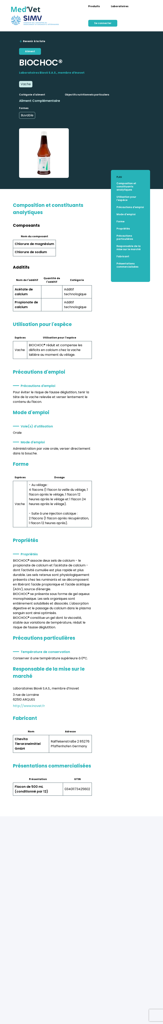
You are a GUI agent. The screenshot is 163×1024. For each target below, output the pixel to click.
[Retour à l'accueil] (25, 9)
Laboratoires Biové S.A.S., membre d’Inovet (51, 73)
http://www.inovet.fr (29, 706)
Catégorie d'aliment (32, 94)
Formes (23, 108)
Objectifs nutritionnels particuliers (87, 94)
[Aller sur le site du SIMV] (35, 20)
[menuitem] (94, 6)
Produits (94, 6)
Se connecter (102, 23)
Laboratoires (119, 6)
